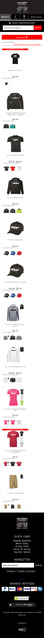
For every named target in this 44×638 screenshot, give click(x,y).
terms (21, 571)
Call (15, 18)
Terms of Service (22, 549)
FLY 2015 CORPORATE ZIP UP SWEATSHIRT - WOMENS (15, 114)
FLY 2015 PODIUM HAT (15, 240)
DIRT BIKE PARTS (20, 45)
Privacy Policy (22, 546)
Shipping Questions (22, 540)
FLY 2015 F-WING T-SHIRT (15, 155)
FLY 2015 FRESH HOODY (15, 197)
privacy (11, 571)
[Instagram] (22, 579)
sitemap (30, 571)
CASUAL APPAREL (34, 45)
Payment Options (22, 552)
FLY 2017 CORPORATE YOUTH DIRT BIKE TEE (15, 451)
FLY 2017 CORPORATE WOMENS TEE (15, 410)
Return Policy (22, 543)
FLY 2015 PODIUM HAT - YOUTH (15, 282)
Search (38, 28)
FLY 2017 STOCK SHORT (15, 493)
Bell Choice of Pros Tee (15, 70)
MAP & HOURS (36, 17)
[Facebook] (20, 579)
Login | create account (23, 23)
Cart (24, 18)
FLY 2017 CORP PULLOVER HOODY (15, 325)
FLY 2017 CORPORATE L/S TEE (15, 367)
